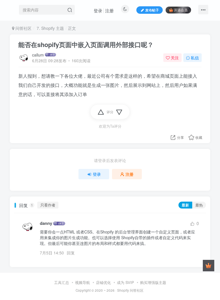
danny (46, 223)
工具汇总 (61, 282)
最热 (199, 205)
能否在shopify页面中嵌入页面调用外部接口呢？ (86, 44)
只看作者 (47, 205)
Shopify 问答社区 (130, 290)
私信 (195, 58)
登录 (98, 10)
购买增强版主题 (153, 282)
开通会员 (181, 9)
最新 (185, 205)
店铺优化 (103, 282)
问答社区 (23, 28)
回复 (71, 253)
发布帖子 (152, 9)
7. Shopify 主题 (50, 28)
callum (38, 55)
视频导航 (82, 282)
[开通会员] (208, 265)
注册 (109, 10)
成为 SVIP (125, 282)
